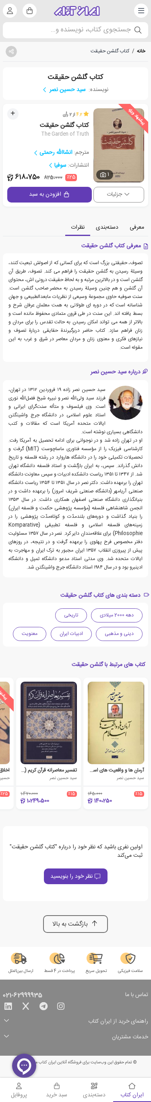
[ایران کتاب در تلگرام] (43, 1007)
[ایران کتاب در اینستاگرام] (61, 1007)
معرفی (137, 227)
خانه (141, 51)
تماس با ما (136, 995)
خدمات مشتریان (130, 1037)
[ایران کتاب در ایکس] (26, 1007)
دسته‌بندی (107, 227)
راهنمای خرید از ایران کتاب (118, 1021)
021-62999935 (22, 995)
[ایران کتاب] (76, 11)
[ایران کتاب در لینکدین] (8, 1007)
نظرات (78, 227)
